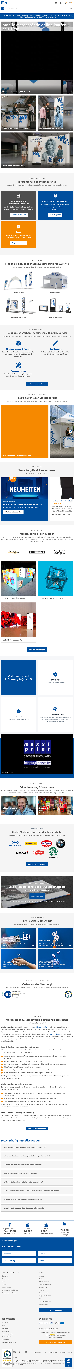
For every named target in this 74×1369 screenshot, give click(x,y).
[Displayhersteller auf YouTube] (14, 1352)
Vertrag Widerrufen (55, 1310)
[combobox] (39, 8)
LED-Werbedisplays (54, 1034)
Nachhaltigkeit (6, 1287)
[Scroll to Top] (68, 1365)
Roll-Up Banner (6, 1323)
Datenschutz (53, 1352)
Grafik (40, 1279)
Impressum (37, 1352)
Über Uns (5, 1276)
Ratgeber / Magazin (45, 1295)
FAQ (40, 1298)
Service (42, 1272)
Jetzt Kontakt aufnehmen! (37, 1128)
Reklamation (43, 1287)
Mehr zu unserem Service (37, 384)
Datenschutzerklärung (57, 901)
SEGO (57, 15)
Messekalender (43, 1304)
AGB (45, 1352)
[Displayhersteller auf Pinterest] (26, 1352)
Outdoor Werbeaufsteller (27, 17)
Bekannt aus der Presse (9, 1293)
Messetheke (5, 1328)
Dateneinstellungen (66, 1352)
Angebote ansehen (19, 243)
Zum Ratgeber (55, 215)
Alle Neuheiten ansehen (13, 512)
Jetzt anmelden (37, 896)
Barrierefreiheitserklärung (10, 1290)
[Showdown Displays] (14, 552)
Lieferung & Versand (45, 1284)
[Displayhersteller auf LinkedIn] (20, 1352)
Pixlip (45, 15)
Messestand (5, 1339)
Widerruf (41, 1290)
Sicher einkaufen (44, 1293)
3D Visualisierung (44, 1281)
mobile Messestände (41, 1027)
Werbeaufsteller (7, 1337)
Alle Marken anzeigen (37, 650)
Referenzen (5, 1279)
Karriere (4, 1284)
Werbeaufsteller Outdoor (9, 1342)
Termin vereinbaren (19, 215)
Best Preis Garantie (45, 1301)
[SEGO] (59, 552)
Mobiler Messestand (8, 1334)
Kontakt (41, 1276)
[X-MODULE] (37, 552)
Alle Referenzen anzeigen (37, 864)
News (3, 1281)
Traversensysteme (49, 17)
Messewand (5, 1331)
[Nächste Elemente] (70, 431)
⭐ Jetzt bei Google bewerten (55, 1342)
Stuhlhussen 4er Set (59, 501)
